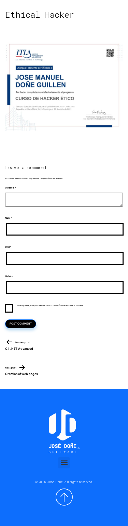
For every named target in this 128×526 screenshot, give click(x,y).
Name (8, 218)
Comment (10, 187)
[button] (64, 462)
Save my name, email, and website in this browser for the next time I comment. (50, 305)
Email (8, 247)
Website (9, 276)
